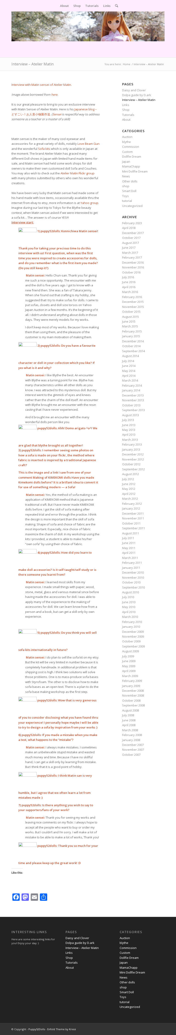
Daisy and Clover (134, 90)
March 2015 (130, 326)
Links (125, 105)
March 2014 (130, 380)
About (126, 119)
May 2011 (128, 548)
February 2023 (132, 223)
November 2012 (133, 459)
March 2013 (130, 440)
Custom (127, 152)
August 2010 (130, 592)
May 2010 (128, 607)
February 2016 (132, 297)
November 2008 (133, 695)
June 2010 (128, 602)
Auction (127, 137)
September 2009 (133, 646)
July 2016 (128, 277)
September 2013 (133, 410)
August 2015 (130, 317)
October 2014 (131, 346)
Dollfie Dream (131, 156)
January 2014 (131, 390)
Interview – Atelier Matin (32, 64)
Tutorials (128, 115)
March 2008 (130, 730)
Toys (125, 196)
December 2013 (133, 395)
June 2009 (128, 661)
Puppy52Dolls (36, 1029)
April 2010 (128, 612)
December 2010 (133, 572)
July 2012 (128, 479)
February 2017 (132, 257)
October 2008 (131, 700)
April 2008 (128, 725)
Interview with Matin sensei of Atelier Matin (41, 85)
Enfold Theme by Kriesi (61, 1029)
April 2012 (128, 494)
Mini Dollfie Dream (135, 171)
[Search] (115, 5)
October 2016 (131, 272)
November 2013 (133, 400)
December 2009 (133, 632)
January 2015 (131, 336)
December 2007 (133, 745)
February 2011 (132, 563)
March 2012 (130, 499)
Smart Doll (129, 191)
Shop (125, 110)
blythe (126, 142)
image (38, 472)
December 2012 (133, 454)
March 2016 (130, 292)
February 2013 (132, 444)
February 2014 (132, 385)
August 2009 (130, 651)
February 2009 (132, 681)
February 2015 (132, 331)
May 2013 (128, 430)
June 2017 (128, 247)
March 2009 (130, 676)
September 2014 (133, 351)
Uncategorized (132, 206)
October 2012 (131, 464)
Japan (126, 161)
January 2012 (131, 508)
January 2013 (131, 449)
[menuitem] (64, 5)
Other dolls (130, 181)
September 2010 (133, 587)
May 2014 (128, 371)
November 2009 (133, 636)
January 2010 (131, 627)
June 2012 (128, 484)
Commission (130, 147)
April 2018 (128, 228)
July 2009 (128, 656)
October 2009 (131, 641)
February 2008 (132, 735)
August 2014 (130, 356)
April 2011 (128, 553)
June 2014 (128, 366)
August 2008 (130, 710)
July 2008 (128, 715)
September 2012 (133, 469)
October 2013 (131, 405)
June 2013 (128, 425)
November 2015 (133, 307)
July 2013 (128, 420)
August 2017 (130, 243)
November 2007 (133, 750)
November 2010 (133, 577)
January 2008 (131, 740)
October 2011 (131, 523)
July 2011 (128, 538)
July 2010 (128, 597)
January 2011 (131, 568)
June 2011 (128, 543)
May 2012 (128, 489)
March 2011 (130, 558)
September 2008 (133, 705)
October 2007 (131, 755)
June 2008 (128, 720)
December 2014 (133, 341)
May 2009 (128, 666)
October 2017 (131, 238)
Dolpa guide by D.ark (136, 95)
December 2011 (133, 513)
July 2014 (128, 361)
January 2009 (131, 686)
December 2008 (133, 691)
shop (125, 186)
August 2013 (130, 415)
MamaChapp (131, 166)
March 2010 (130, 617)
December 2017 (133, 233)
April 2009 (128, 671)
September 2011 (133, 528)
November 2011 (133, 518)
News (126, 176)
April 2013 (128, 434)
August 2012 (130, 474)
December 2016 (133, 262)
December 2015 (133, 302)
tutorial (127, 201)
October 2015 (131, 312)
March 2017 (130, 253)
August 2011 (130, 533)
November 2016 (133, 267)
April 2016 (128, 287)
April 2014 (128, 376)
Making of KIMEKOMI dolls (52, 477)
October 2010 (131, 582)
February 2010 (132, 622)
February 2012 (132, 504)
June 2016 (128, 282)
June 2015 (128, 321)
